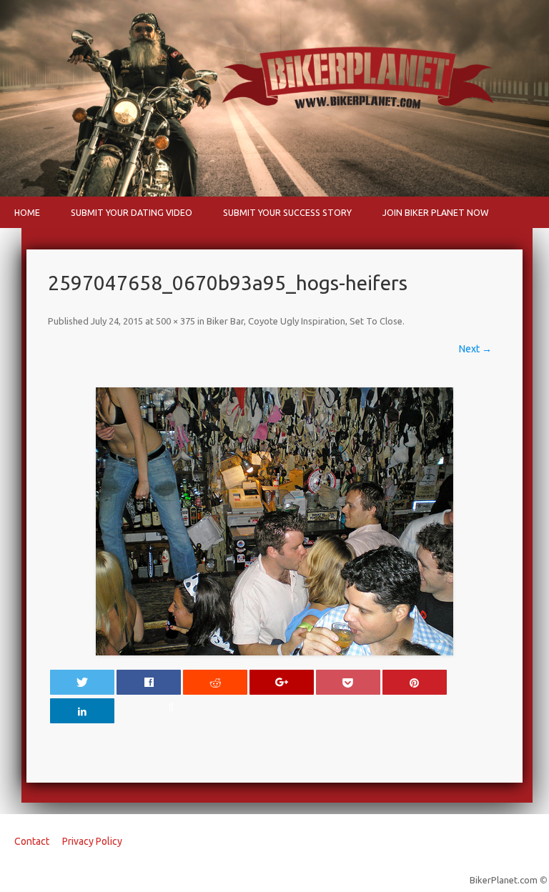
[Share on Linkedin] (82, 710)
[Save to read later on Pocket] (348, 682)
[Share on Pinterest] (414, 682)
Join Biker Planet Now (435, 212)
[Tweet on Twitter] (82, 682)
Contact (31, 841)
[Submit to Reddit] (215, 682)
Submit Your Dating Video (131, 212)
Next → (475, 349)
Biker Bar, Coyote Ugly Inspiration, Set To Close (304, 321)
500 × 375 (175, 321)
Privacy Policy (92, 841)
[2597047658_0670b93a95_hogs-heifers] (274, 521)
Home (27, 212)
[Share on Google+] (281, 682)
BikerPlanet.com (504, 880)
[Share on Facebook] (149, 682)
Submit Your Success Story (287, 212)
